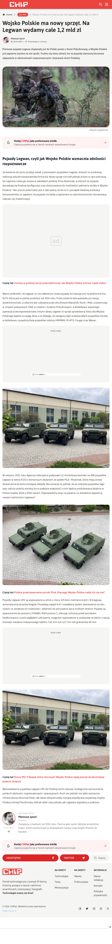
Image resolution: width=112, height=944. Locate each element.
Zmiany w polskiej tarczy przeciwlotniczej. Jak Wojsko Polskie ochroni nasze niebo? (60, 283)
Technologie (61, 876)
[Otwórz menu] (107, 4)
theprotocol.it (9, 910)
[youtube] (9, 831)
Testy (57, 881)
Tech (24, 14)
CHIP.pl (13, 906)
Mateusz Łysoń (18, 38)
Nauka (77, 876)
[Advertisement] (56, 352)
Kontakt (98, 885)
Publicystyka (81, 881)
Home (9, 14)
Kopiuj (102, 857)
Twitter (69, 857)
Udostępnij (13, 857)
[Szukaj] (100, 4)
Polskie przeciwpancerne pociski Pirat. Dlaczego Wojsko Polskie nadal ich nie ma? (59, 592)
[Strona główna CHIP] (18, 4)
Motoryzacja (61, 887)
